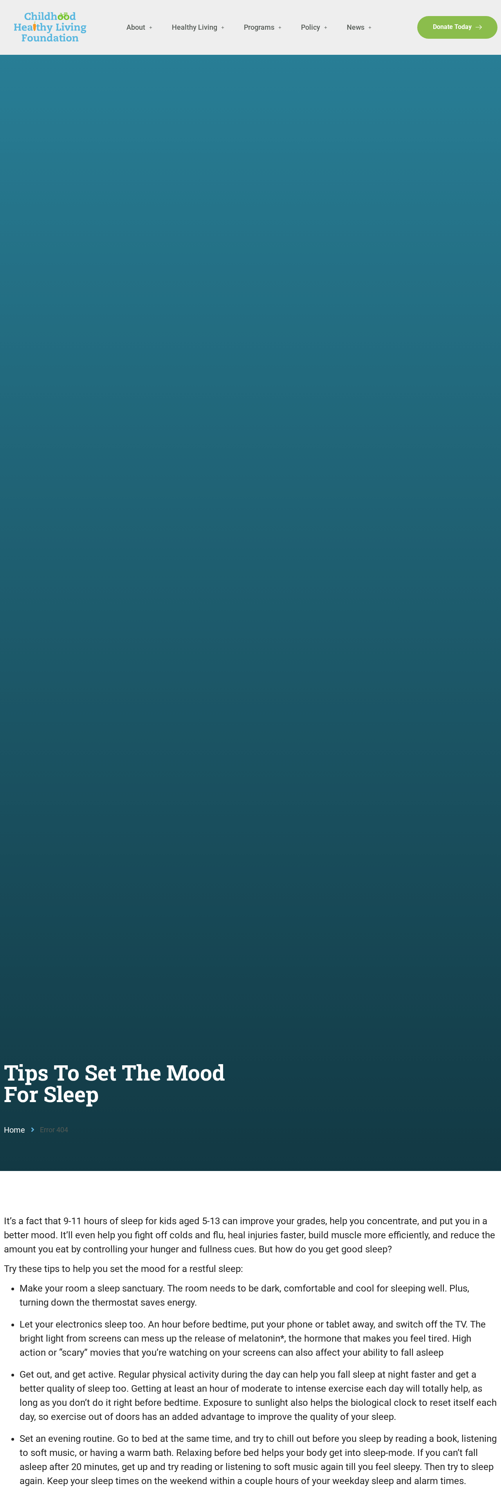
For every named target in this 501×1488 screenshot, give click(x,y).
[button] (139, 27)
